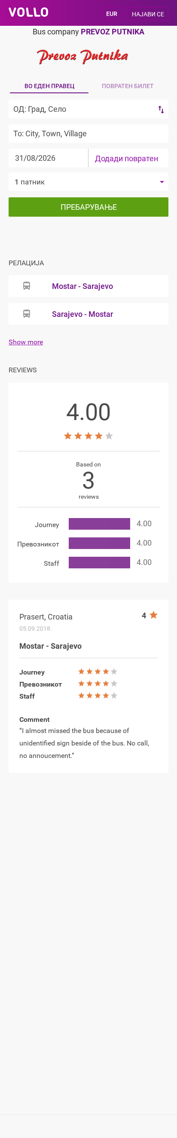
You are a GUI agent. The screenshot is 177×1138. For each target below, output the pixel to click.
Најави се (148, 14)
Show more (26, 342)
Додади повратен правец (126, 160)
